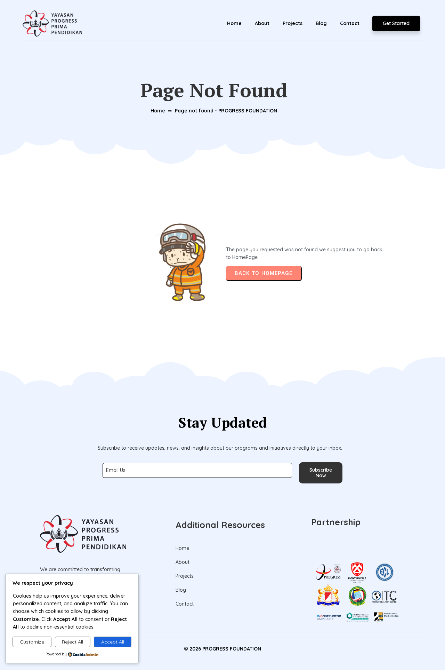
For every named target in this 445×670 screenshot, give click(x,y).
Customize (32, 642)
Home (158, 111)
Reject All (72, 642)
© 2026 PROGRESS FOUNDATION (222, 649)
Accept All (112, 642)
